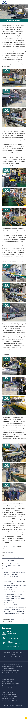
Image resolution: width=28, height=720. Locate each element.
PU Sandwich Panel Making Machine (10, 664)
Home (12, 619)
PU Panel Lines (9, 552)
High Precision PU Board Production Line (15, 585)
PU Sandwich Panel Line (10, 587)
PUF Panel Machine (9, 600)
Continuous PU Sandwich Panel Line (10, 696)
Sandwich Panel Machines (17, 656)
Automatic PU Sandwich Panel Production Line (13, 703)
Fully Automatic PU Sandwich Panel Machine (16, 592)
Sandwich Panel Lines (14, 658)
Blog (18, 619)
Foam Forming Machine (7, 692)
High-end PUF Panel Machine (13, 563)
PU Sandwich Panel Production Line (10, 670)
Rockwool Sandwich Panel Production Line (12, 666)
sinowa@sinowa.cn (12, 633)
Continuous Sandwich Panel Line (9, 694)
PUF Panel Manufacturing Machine (13, 594)
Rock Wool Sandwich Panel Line (9, 677)
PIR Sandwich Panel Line (8, 698)
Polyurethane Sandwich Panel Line (10, 700)
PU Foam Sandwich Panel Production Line (12, 705)
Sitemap (9, 656)
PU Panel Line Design (9, 546)
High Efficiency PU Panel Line (12, 602)
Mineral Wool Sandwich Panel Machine (11, 672)
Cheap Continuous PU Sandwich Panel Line (15, 605)
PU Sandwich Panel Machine (8, 668)
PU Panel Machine (9, 583)
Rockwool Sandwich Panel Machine (10, 683)
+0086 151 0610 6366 (13, 638)
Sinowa (5, 2)
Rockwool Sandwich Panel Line (9, 685)
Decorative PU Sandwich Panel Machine (14, 572)
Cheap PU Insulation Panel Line (12, 579)
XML (5, 656)
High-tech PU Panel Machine (11, 574)
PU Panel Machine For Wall (11, 589)
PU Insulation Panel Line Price (12, 596)
